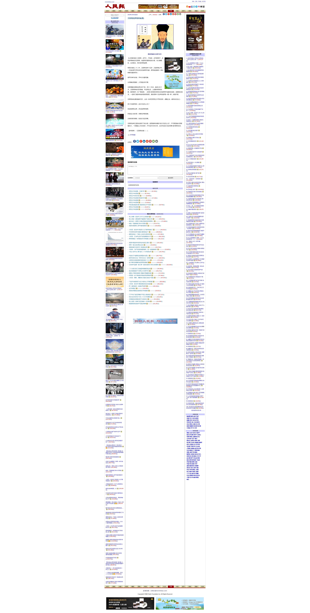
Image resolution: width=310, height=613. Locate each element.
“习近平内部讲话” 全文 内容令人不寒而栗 (147, 281)
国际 (139, 11)
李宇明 (198, 444)
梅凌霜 (188, 416)
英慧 (188, 452)
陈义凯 (199, 448)
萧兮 (190, 422)
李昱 (188, 422)
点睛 (190, 452)
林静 (188, 426)
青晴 (198, 458)
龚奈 (194, 424)
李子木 (192, 428)
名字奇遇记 (139, 288)
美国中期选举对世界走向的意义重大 (146, 242)
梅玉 (188, 479)
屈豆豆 (188, 467)
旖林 (193, 464)
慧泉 (196, 452)
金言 (196, 448)
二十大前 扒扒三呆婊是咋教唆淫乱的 (146, 268)
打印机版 (132, 135)
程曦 (188, 420)
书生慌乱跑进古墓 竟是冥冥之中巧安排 (147, 204)
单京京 (198, 475)
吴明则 (192, 454)
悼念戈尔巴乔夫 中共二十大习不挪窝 (146, 297)
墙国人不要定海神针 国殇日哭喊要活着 (147, 273)
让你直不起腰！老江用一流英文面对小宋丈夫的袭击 (151, 264)
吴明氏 (192, 440)
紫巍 (197, 473)
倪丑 (190, 473)
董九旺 (194, 473)
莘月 (194, 446)
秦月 (196, 438)
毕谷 (188, 450)
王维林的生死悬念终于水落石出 (144, 299)
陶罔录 (188, 454)
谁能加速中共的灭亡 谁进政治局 (145, 247)
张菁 (188, 436)
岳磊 (196, 462)
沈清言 (197, 418)
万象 (158, 11)
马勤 (197, 467)
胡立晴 (199, 426)
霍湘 (197, 477)
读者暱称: (130, 177)
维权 (190, 11)
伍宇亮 (197, 420)
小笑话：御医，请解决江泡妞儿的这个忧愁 (148, 277)
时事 (126, 11)
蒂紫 (196, 450)
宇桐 (192, 446)
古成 (190, 432)
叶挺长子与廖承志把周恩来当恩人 (145, 255)
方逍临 (188, 428)
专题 (177, 11)
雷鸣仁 (191, 436)
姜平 (192, 458)
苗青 (188, 456)
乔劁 (188, 462)
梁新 (197, 471)
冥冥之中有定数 (139, 193)
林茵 (196, 440)
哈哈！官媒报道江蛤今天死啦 (144, 223)
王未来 (192, 442)
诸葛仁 (194, 469)
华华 (196, 464)
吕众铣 (198, 446)
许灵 (188, 475)
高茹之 (195, 456)
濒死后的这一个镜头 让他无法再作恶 (146, 234)
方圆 (198, 440)
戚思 (188, 465)
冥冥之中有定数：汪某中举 (143, 191)
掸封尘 (188, 440)
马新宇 (198, 432)
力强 (193, 420)
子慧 (188, 477)
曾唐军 (200, 442)
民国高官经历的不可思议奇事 (144, 303)
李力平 (199, 456)
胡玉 (188, 444)
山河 (188, 438)
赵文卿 (188, 458)
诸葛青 (191, 475)
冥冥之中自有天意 (140, 195)
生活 (164, 11)
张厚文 (198, 422)
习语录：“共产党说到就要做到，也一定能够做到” (150, 249)
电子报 (203, 1)
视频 (196, 11)
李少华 (191, 477)
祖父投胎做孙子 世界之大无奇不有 (145, 271)
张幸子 (195, 434)
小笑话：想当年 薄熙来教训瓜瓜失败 (146, 284)
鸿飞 (200, 454)
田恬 (190, 464)
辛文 (190, 418)
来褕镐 (196, 442)
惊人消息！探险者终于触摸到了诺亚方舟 (147, 219)
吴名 (188, 424)
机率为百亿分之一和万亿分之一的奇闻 (147, 258)
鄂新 (190, 462)
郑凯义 (191, 424)
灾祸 (152, 11)
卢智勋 (188, 448)
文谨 (193, 418)
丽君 (192, 416)
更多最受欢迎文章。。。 (198, 410)
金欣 (194, 416)
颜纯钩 (195, 436)
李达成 (195, 458)
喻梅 (190, 465)
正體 (196, 1)
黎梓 (190, 471)
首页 (107, 11)
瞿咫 (193, 462)
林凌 (194, 475)
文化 (171, 11)
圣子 (193, 438)
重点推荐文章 (115, 21)
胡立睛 (188, 442)
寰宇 (183, 11)
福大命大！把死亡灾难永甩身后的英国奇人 (148, 221)
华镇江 (194, 471)
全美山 (199, 434)
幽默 (133, 11)
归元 (198, 436)
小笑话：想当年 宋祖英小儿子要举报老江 (147, 229)
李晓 (197, 469)
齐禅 (190, 469)
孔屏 (197, 416)
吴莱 (194, 467)
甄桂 (198, 450)
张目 (192, 467)
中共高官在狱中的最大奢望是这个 (145, 232)
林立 (188, 471)
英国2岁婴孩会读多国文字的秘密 (145, 290)
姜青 (190, 460)
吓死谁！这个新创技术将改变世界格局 (146, 275)
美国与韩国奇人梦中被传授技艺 (145, 225)
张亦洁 (196, 454)
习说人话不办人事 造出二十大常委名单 (147, 251)
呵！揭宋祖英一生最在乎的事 (144, 286)
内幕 (120, 11)
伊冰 (188, 469)
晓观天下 (191, 450)
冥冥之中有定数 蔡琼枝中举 (143, 198)
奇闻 (145, 11)
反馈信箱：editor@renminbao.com (155, 591)
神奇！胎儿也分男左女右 (143, 245)
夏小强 (191, 456)
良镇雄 (192, 448)
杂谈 (202, 11)
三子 (188, 473)
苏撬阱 (197, 465)
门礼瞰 (198, 460)
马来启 (194, 432)
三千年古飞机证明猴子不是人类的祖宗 (146, 294)
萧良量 (194, 460)
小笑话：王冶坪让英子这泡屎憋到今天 (147, 236)
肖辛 (196, 428)
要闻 (114, 11)
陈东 (193, 465)
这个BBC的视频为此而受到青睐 (146, 262)
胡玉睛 (195, 426)
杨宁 (190, 438)
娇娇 (194, 477)
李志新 (188, 446)
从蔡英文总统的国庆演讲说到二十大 (146, 260)
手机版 (199, 1)
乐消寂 (191, 444)
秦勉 (188, 432)
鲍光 (188, 460)
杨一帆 (194, 422)
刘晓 (188, 418)
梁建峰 (191, 426)
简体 (193, 1)
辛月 (194, 444)
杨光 (188, 434)
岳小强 (198, 424)
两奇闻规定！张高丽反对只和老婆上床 (146, 238)
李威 (188, 464)
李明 (190, 420)
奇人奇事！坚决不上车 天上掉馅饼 (145, 216)
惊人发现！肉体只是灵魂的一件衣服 (145, 301)
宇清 (193, 452)
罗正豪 (191, 434)
